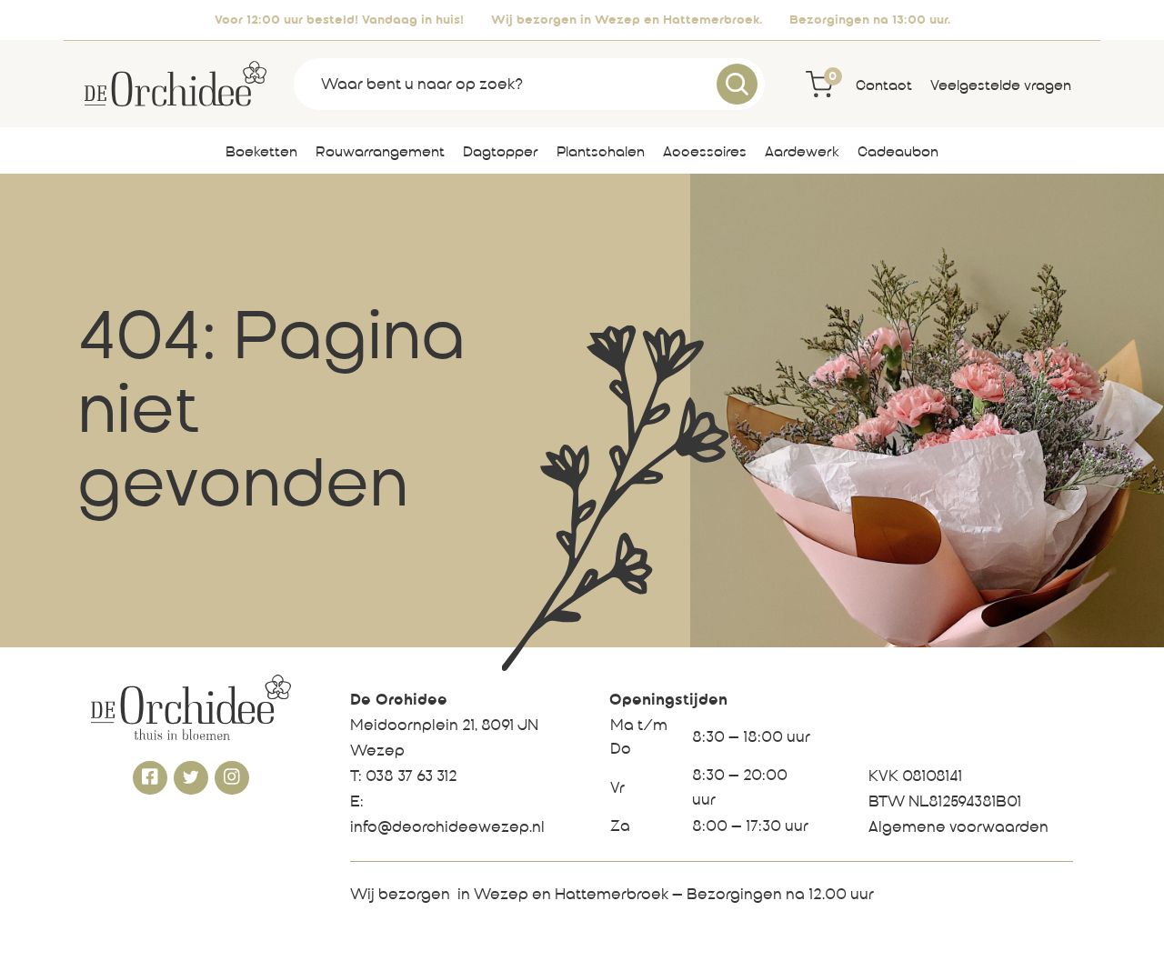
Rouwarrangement (380, 152)
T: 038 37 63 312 (403, 777)
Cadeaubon (898, 152)
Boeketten (261, 152)
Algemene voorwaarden (958, 828)
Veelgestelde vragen (1000, 86)
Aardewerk (802, 152)
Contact (884, 86)
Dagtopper (500, 152)
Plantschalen (601, 152)
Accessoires (705, 152)
